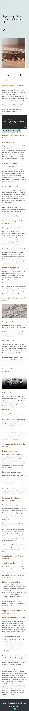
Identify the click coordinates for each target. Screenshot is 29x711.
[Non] (27, 705)
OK (15, 708)
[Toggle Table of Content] (18, 130)
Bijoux (7, 80)
